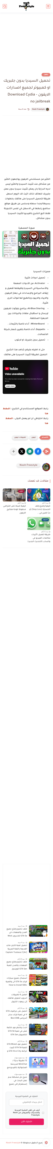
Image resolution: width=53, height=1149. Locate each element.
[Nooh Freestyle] (26, 6)
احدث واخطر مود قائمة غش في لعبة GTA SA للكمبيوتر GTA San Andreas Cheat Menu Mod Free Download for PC (17, 1032)
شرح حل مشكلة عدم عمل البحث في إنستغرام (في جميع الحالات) (17, 1081)
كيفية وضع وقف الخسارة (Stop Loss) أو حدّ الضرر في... (39, 509)
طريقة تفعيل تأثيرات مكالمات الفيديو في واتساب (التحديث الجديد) (39, 538)
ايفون (46, 75)
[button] (38, 451)
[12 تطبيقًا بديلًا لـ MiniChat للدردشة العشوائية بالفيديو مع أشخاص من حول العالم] (38, 1062)
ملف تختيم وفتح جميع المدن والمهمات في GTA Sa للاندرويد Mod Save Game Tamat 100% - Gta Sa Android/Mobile (17, 933)
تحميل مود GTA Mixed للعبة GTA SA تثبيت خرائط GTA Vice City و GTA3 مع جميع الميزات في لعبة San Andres (16, 1048)
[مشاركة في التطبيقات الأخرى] (13, 451)
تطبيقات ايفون (20, 437)
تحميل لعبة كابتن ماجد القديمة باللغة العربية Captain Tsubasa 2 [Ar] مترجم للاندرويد (16, 950)
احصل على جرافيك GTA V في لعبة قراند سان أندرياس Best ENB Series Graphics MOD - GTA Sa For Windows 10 (16, 1015)
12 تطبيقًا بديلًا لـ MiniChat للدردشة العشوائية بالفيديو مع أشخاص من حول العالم (16, 1065)
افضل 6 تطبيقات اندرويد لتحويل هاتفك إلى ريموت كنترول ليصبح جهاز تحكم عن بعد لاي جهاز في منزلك (16, 999)
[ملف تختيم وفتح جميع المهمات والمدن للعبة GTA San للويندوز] (38, 964)
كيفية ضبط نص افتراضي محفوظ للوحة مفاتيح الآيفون (14, 509)
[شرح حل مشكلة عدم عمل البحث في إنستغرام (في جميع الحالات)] (38, 1079)
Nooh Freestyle (38, 109)
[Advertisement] (26, 44)
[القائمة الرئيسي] (48, 6)
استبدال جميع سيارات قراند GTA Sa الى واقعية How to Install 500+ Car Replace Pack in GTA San (16, 982)
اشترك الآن (26, 1122)
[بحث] (5, 6)
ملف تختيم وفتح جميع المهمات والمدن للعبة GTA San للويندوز (17, 965)
